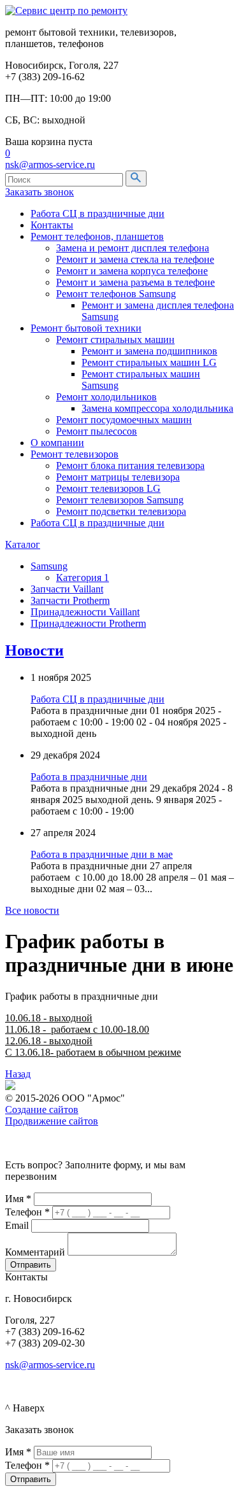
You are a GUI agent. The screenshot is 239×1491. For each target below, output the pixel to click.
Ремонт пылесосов (96, 431)
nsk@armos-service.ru (50, 164)
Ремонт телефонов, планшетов (97, 236)
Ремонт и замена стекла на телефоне (135, 259)
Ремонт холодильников (106, 396)
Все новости (32, 910)
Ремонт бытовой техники (86, 328)
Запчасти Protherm (70, 600)
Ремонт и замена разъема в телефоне (135, 282)
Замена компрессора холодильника (157, 408)
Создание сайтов (41, 1109)
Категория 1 (82, 577)
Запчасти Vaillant (67, 589)
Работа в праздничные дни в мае (102, 854)
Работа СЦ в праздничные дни (97, 213)
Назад (18, 1073)
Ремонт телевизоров (75, 454)
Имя (18, 1198)
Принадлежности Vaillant (85, 611)
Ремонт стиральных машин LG (149, 362)
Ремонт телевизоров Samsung (120, 499)
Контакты (52, 225)
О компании (57, 442)
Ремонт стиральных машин (115, 339)
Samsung (49, 566)
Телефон (27, 1212)
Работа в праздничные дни (89, 776)
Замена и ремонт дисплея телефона (132, 247)
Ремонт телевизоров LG (108, 488)
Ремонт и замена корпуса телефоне (132, 270)
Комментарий (35, 1252)
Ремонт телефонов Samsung (116, 293)
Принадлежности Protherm (88, 623)
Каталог (22, 544)
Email (17, 1225)
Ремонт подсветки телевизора (121, 511)
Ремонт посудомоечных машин (124, 419)
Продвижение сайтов (51, 1121)
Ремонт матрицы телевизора (118, 477)
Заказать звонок (39, 191)
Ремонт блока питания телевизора (130, 465)
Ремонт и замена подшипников (149, 351)
